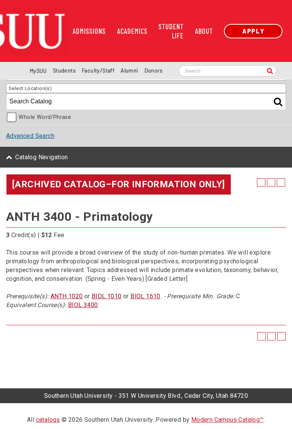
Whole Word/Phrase (45, 117)
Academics (132, 31)
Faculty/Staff (98, 70)
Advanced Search (30, 135)
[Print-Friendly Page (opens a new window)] (271, 182)
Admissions (89, 31)
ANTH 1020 (67, 296)
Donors (153, 70)
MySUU (38, 71)
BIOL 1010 (107, 296)
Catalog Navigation (41, 157)
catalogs (48, 419)
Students (64, 70)
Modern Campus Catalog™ (227, 419)
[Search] (270, 71)
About (204, 31)
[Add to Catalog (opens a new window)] (261, 182)
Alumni (129, 70)
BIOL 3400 (83, 305)
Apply (253, 31)
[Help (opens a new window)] (281, 182)
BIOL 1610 (145, 296)
